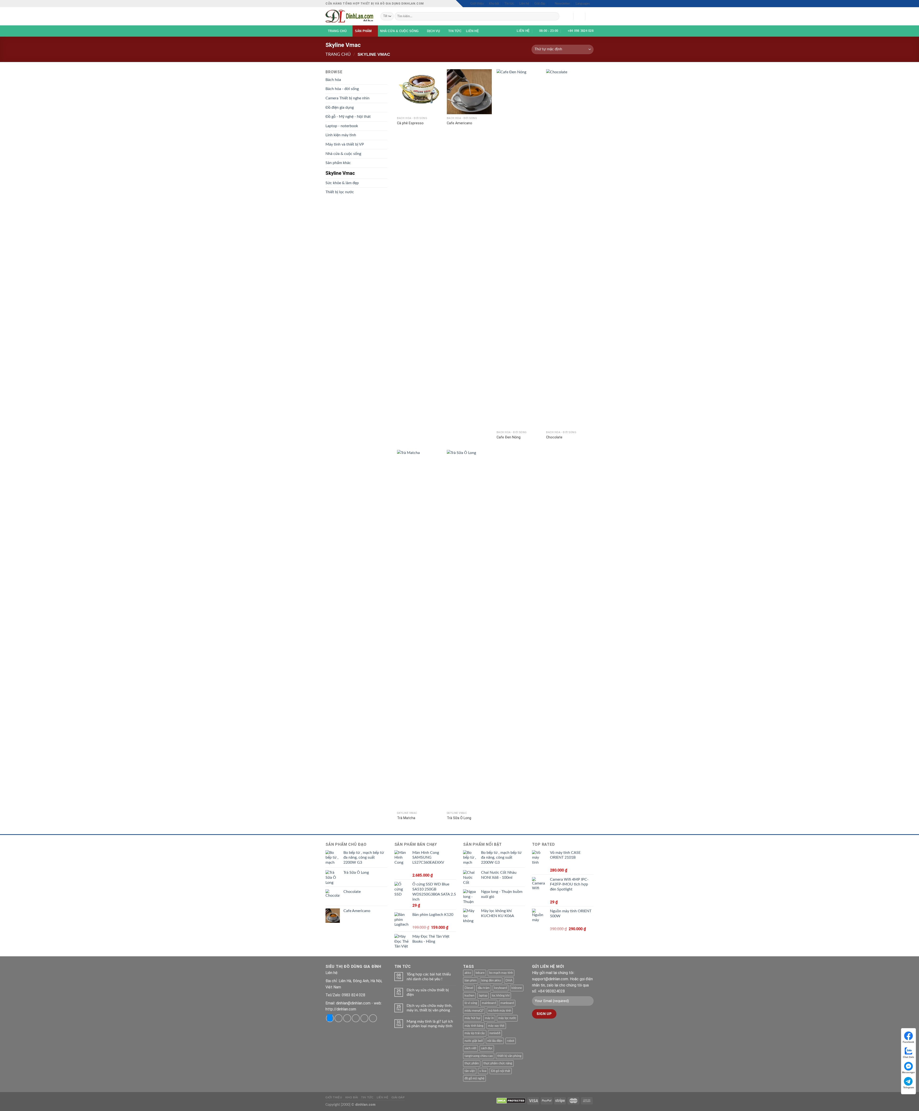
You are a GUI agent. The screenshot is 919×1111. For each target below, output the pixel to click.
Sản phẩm (363, 31)
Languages (583, 3)
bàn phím (471, 980)
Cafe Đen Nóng (509, 437)
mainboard (489, 1003)
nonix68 (494, 1033)
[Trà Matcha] (419, 629)
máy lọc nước (507, 1018)
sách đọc (487, 1048)
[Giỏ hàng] (591, 16)
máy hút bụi (472, 1018)
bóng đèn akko (491, 980)
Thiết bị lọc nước (339, 192)
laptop (483, 995)
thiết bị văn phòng (509, 1055)
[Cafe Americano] (469, 91)
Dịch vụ (433, 31)
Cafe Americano (459, 123)
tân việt (470, 1071)
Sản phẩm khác (338, 163)
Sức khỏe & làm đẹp (342, 183)
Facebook (908, 1042)
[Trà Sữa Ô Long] (469, 629)
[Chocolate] (568, 248)
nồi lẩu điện (494, 1040)
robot (510, 1040)
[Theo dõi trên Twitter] (356, 1018)
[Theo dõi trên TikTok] (347, 1018)
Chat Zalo (908, 1057)
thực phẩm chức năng (497, 1063)
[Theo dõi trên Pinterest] (373, 1018)
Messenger (908, 1072)
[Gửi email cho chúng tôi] (364, 1018)
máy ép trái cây (475, 1033)
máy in (489, 1018)
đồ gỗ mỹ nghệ (474, 1078)
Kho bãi (494, 3)
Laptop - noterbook (341, 126)
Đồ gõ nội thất (500, 1071)
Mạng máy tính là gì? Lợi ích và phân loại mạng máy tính (430, 1024)
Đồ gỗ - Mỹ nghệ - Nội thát (348, 117)
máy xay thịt (496, 1025)
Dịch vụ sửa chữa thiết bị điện (428, 992)
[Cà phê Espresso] (419, 91)
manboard (507, 1003)
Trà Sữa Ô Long (459, 818)
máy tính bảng (474, 1025)
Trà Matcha (406, 818)
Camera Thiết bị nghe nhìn (347, 98)
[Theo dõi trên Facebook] (330, 1018)
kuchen (469, 995)
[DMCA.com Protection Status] (511, 1100)
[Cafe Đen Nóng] (519, 248)
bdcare (480, 972)
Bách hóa (333, 80)
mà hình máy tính (499, 1010)
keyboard (500, 987)
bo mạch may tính (501, 972)
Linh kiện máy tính (340, 135)
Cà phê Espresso (410, 123)
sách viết (470, 1048)
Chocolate (554, 437)
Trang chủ (337, 31)
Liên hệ (524, 3)
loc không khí (501, 995)
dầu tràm (484, 987)
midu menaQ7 (474, 1010)
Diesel (469, 987)
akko (468, 972)
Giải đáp (539, 3)
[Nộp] (555, 16)
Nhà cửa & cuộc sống (399, 31)
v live (483, 1071)
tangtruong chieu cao (479, 1055)
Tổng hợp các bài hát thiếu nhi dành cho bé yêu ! (429, 976)
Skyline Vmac (340, 173)
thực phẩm (472, 1063)
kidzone (516, 987)
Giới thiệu (477, 3)
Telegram (908, 1087)
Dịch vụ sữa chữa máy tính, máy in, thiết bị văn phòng (429, 1008)
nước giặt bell (474, 1040)
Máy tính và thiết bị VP (344, 144)
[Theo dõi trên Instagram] (338, 1018)
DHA (508, 980)
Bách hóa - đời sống (342, 89)
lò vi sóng (471, 1003)
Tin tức (509, 3)
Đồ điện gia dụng (339, 107)
